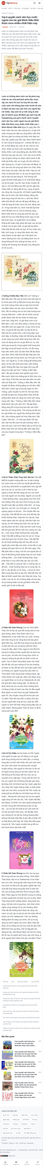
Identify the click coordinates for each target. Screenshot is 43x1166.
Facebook (30, 1143)
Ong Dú (33, 1124)
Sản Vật (5, 1128)
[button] (34, 3)
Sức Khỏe (33, 8)
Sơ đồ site (22, 1143)
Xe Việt (18, 1133)
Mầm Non (25, 1115)
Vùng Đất (24, 1124)
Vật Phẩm (26, 1119)
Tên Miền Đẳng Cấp (30, 1133)
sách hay (5, 982)
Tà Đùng (15, 1124)
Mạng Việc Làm (8, 1133)
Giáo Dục (11, 13)
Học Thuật (34, 1115)
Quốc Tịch (6, 1115)
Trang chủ (5, 13)
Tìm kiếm (5, 1143)
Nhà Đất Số (27, 1128)
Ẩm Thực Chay (15, 1128)
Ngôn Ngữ (6, 1119)
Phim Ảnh (17, 8)
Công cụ (11, 1143)
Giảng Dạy (16, 1119)
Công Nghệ (25, 8)
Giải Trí (10, 8)
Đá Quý (34, 1119)
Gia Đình (4, 8)
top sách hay (35, 982)
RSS (17, 1143)
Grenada (15, 1115)
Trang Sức (6, 1124)
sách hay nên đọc (23, 982)
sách (13, 982)
